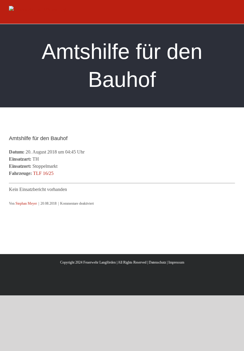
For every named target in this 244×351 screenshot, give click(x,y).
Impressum (176, 262)
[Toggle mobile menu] (232, 14)
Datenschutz (157, 262)
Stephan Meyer (26, 203)
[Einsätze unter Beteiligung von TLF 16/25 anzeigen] (56, 173)
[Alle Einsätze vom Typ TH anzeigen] (42, 159)
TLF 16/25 (43, 173)
